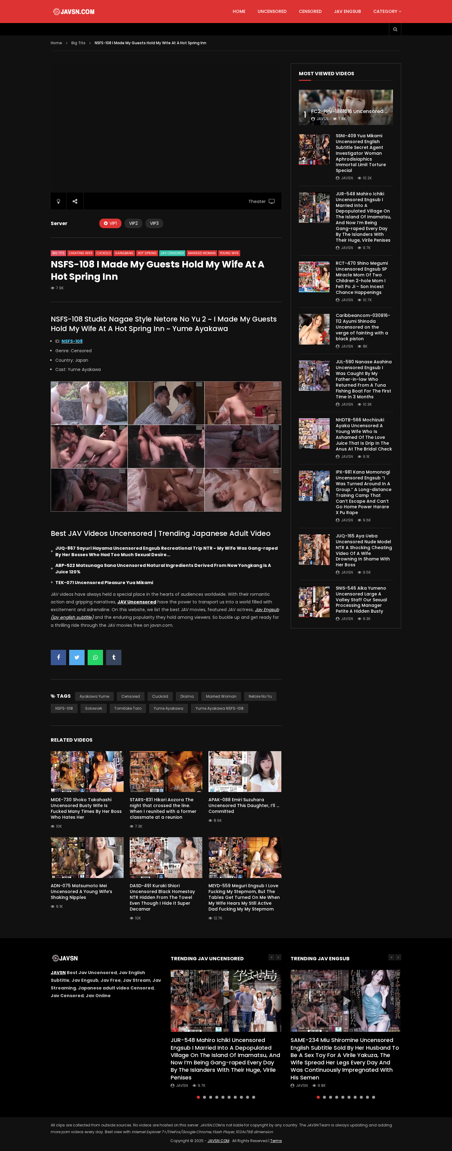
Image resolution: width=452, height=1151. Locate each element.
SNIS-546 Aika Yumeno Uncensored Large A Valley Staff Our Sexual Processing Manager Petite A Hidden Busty (361, 600)
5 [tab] (222, 1097)
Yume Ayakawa (168, 708)
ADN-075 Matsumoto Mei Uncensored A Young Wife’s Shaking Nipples (81, 891)
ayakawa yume (94, 696)
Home (239, 11)
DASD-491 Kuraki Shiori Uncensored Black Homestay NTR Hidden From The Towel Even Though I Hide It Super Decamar (162, 897)
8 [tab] (241, 1097)
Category (385, 11)
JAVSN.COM (218, 1140)
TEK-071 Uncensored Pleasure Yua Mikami (104, 582)
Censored (310, 11)
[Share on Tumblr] (113, 657)
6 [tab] (229, 1097)
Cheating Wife (80, 253)
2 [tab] (204, 1097)
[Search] (395, 29)
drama (187, 696)
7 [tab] (235, 1097)
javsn (322, 118)
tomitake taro (127, 708)
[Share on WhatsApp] (95, 657)
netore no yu (260, 696)
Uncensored (272, 11)
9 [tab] (247, 1097)
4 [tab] (216, 1097)
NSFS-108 (64, 708)
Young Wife (229, 253)
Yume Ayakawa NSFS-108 (220, 708)
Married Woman (202, 253)
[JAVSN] (74, 11)
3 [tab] (210, 1097)
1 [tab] (198, 1097)
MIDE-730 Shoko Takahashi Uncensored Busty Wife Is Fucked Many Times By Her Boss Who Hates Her (86, 808)
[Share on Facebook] (58, 657)
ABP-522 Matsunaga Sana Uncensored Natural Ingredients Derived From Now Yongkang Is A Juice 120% (163, 568)
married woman (221, 696)
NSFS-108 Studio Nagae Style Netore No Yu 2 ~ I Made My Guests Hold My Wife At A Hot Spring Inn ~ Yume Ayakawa (164, 324)
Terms (276, 1140)
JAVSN (58, 973)
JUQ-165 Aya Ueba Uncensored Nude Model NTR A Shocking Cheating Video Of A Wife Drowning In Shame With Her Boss (364, 550)
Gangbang (124, 253)
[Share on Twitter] (77, 657)
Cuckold (104, 253)
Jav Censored (172, 253)
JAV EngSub (347, 11)
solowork (93, 708)
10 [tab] (253, 1097)
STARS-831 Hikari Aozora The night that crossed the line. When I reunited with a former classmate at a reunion (163, 808)
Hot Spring (147, 253)
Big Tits (78, 42)
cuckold (160, 696)
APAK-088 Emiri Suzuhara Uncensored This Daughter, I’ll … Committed (243, 805)
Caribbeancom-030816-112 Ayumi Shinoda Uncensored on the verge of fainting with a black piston (363, 327)
